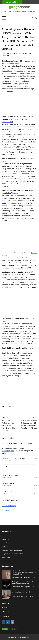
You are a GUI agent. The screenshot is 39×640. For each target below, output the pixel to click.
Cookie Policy (6, 561)
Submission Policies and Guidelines (12, 550)
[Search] (35, 17)
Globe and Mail (15, 63)
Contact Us (5, 546)
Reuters (15, 193)
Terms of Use (5, 543)
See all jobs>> (7, 510)
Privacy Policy (6, 557)
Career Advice (6, 539)
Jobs (3, 536)
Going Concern (26, 637)
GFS (3, 161)
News (11, 406)
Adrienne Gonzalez (17, 577)
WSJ (30, 272)
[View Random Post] (31, 17)
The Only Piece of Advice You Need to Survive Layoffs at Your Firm (23, 583)
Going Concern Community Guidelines (13, 554)
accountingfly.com (12, 458)
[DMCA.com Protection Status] (9, 630)
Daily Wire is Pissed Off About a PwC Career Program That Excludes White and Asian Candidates (24, 572)
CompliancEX (7, 122)
